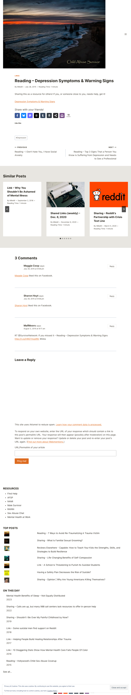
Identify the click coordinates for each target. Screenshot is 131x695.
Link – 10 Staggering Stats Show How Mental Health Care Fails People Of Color (47, 650)
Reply (112, 266)
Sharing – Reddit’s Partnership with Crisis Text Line (108, 217)
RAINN (10, 509)
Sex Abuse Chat (15, 513)
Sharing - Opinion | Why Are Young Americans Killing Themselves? (71, 579)
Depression (21, 138)
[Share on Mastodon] (30, 115)
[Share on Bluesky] (23, 115)
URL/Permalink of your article (30, 447)
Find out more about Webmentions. (45, 442)
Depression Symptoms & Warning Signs (35, 101)
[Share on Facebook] (17, 115)
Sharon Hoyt (31, 295)
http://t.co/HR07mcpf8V (27, 339)
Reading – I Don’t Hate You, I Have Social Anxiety (36, 151)
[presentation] (65, 194)
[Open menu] (125, 34)
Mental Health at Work (18, 517)
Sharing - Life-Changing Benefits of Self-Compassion (64, 557)
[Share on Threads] (36, 115)
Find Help (12, 493)
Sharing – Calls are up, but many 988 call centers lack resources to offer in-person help (51, 606)
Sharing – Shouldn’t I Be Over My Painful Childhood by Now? (37, 617)
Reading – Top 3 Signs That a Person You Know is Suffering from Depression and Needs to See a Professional (92, 153)
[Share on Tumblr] (42, 115)
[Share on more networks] (55, 115)
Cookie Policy (52, 691)
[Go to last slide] (7, 209)
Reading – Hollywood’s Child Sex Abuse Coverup (31, 661)
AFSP (10, 497)
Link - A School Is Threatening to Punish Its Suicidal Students (68, 565)
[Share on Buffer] (49, 115)
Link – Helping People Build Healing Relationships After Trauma (38, 639)
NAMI (10, 501)
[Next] (124, 209)
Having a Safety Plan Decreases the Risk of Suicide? (64, 572)
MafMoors (30, 325)
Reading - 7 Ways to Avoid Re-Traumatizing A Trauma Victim (68, 533)
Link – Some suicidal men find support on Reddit (31, 628)
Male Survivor (14, 505)
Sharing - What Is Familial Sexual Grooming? (60, 540)
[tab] (60, 238)
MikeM (20, 87)
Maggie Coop (31, 265)
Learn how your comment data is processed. (79, 424)
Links (17, 76)
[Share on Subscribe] (62, 115)
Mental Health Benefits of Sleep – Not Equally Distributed (35, 595)
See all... (7, 671)
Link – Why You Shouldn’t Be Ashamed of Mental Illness (21, 191)
